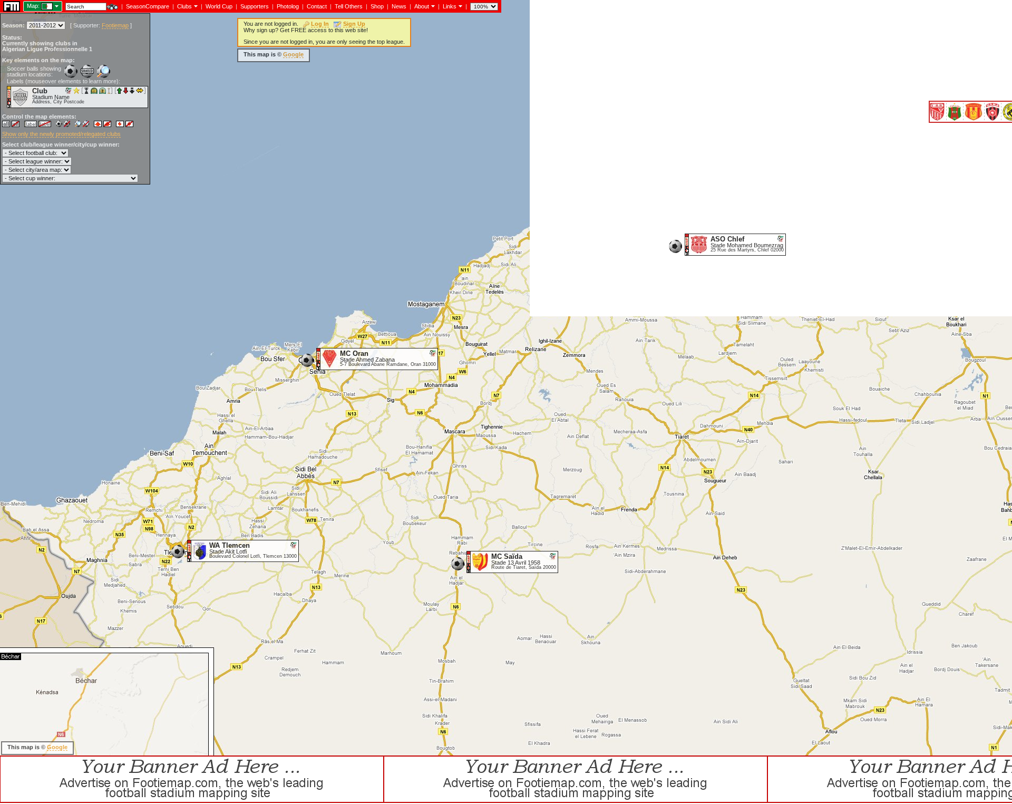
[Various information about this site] (432, 6)
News (399, 6)
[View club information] (195, 6)
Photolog (288, 6)
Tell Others (349, 6)
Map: (33, 6)
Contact (317, 6)
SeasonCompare (147, 6)
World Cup (219, 6)
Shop (377, 6)
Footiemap (115, 25)
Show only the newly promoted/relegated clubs (61, 134)
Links (449, 6)
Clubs (184, 6)
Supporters (254, 6)
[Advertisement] (721, 292)
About (421, 6)
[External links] (459, 6)
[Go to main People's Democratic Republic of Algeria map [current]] (40, 6)
